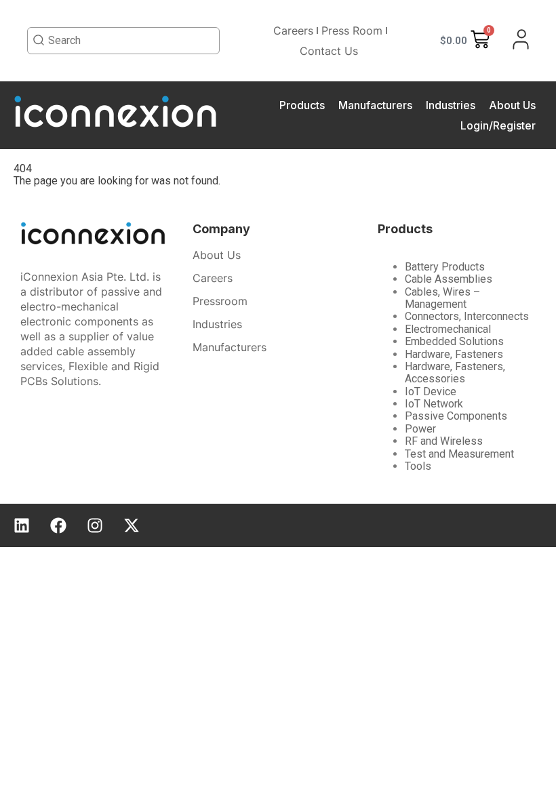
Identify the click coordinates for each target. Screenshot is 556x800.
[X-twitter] (131, 525)
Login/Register (498, 125)
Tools (418, 466)
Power (420, 428)
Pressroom (220, 301)
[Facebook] (58, 525)
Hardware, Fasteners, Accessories (455, 372)
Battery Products (445, 266)
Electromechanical (448, 329)
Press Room (351, 30)
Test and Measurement (459, 453)
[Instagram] (95, 525)
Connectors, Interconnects (467, 316)
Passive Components (456, 415)
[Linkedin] (22, 525)
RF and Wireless (444, 441)
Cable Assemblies (448, 279)
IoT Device (430, 391)
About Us (512, 105)
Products (302, 105)
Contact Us (329, 51)
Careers (293, 30)
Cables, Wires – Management (442, 298)
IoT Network (434, 403)
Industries (450, 105)
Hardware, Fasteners (454, 354)
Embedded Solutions (454, 341)
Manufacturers (375, 105)
